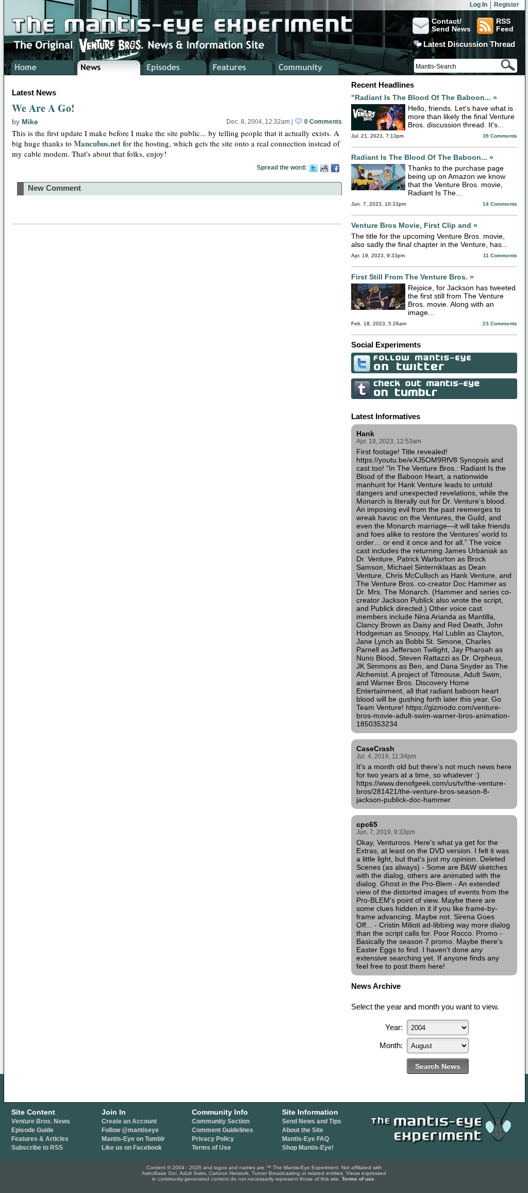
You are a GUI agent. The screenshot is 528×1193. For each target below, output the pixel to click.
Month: (391, 1045)
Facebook (335, 168)
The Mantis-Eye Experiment (192, 25)
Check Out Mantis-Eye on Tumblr (434, 388)
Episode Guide (32, 1130)
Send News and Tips (311, 1121)
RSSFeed (505, 25)
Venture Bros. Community (307, 67)
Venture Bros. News (109, 67)
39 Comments (500, 136)
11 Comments (500, 255)
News (40, 1121)
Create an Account (129, 1121)
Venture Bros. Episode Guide (175, 67)
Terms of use (358, 1179)
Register (506, 4)
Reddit (324, 168)
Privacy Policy (213, 1138)
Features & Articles (40, 1138)
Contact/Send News (451, 25)
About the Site (302, 1130)
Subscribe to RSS (37, 1147)
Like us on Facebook (132, 1147)
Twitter (313, 168)
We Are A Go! (43, 108)
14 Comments (500, 204)
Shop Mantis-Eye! (308, 1147)
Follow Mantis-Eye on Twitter (434, 363)
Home (43, 67)
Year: (394, 1027)
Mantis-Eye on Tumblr (133, 1138)
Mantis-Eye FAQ (305, 1138)
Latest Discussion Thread (469, 44)
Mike (30, 122)
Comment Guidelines (222, 1130)
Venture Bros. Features (241, 67)
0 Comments (322, 121)
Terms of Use (211, 1147)
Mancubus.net (97, 143)
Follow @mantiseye (130, 1130)
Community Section (221, 1121)
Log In (478, 4)
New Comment (54, 188)
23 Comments (500, 323)
